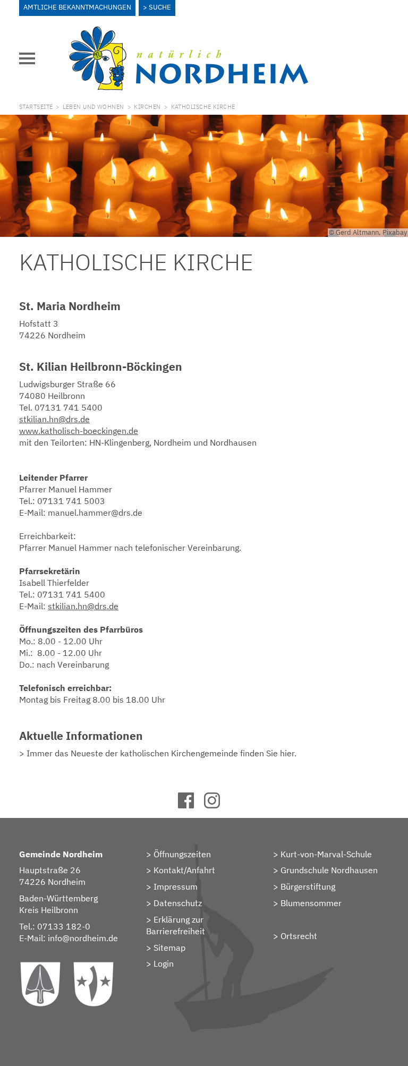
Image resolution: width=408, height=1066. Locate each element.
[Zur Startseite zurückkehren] (188, 32)
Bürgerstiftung (307, 886)
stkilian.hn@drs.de (54, 419)
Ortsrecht (298, 936)
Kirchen (147, 106)
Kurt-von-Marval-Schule (326, 854)
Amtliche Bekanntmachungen (77, 7)
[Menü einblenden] (27, 58)
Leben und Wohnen (93, 106)
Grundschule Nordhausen (329, 870)
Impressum (176, 886)
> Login (160, 963)
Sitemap (169, 947)
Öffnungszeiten (182, 854)
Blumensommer (311, 903)
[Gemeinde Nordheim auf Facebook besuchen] (191, 805)
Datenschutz (178, 903)
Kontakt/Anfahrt (184, 870)
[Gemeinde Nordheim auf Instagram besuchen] (217, 805)
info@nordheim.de (83, 938)
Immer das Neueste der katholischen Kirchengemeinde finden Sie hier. (161, 753)
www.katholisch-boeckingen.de (78, 430)
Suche (160, 7)
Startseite (36, 106)
